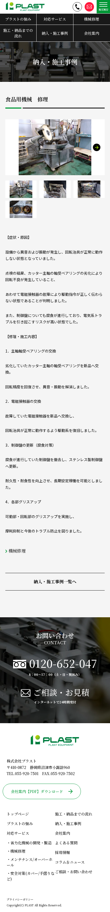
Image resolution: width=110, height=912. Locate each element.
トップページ (18, 814)
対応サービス (55, 19)
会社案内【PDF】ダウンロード (37, 791)
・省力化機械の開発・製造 (29, 842)
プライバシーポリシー (20, 899)
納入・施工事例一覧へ (55, 581)
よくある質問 (66, 842)
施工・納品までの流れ (18, 33)
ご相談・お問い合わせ (73, 871)
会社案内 (91, 33)
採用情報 (62, 852)
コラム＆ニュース (70, 862)
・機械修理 (16, 851)
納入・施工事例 (55, 33)
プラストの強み (18, 19)
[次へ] (96, 147)
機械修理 (91, 19)
